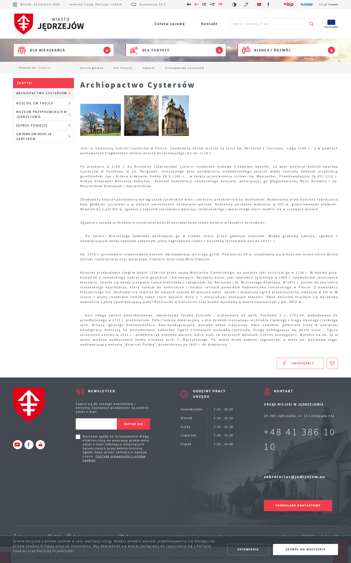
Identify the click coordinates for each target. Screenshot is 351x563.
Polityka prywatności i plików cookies (114, 458)
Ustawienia (248, 549)
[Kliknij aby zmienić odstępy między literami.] (196, 5)
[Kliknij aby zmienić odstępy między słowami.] (212, 5)
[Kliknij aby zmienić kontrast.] (234, 4)
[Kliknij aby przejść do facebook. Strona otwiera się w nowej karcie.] (268, 4)
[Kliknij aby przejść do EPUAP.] (306, 4)
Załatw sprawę (170, 23)
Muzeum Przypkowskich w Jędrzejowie (41, 114)
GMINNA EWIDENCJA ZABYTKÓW (34, 136)
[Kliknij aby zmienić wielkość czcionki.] (189, 5)
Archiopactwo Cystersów (41, 93)
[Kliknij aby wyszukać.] (311, 23)
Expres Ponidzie (32, 126)
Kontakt (209, 23)
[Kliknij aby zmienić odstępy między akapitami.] (220, 5)
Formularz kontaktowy (298, 505)
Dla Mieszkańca (47, 50)
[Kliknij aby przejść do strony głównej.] (48, 24)
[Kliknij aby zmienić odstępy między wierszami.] (204, 5)
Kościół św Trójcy (34, 103)
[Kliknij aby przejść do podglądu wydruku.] (332, 363)
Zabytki (45, 67)
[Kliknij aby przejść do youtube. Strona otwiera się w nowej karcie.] (259, 4)
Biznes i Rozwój (272, 50)
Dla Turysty (156, 50)
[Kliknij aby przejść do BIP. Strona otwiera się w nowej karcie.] (288, 4)
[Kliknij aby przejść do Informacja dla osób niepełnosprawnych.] (246, 4)
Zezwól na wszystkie (305, 549)
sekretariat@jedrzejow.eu (294, 476)
